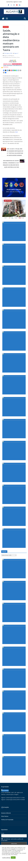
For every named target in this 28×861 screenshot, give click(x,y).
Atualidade (5, 27)
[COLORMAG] (5, 790)
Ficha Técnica (4, 816)
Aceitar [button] (13, 857)
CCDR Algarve (11, 55)
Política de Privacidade (7, 819)
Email (2, 833)
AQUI (16, 132)
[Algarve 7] (3, 18)
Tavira (18, 57)
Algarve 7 (16, 53)
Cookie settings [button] (6, 857)
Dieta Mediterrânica (7, 57)
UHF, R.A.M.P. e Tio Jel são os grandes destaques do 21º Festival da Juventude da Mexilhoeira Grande (15, 152)
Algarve (5, 55)
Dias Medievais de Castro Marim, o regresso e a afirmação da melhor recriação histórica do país (11, 164)
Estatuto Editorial (6, 813)
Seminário (14, 57)
